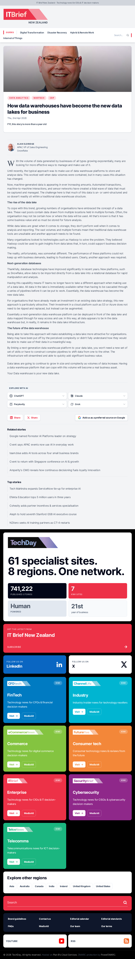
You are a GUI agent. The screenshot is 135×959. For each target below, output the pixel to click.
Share (17, 417)
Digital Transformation (32, 32)
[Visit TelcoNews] (25, 829)
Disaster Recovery (57, 32)
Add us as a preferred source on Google (103, 417)
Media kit (29, 715)
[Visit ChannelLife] (91, 683)
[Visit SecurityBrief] (91, 780)
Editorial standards (111, 918)
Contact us (45, 918)
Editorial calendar (79, 918)
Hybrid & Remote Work (82, 32)
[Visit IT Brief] (25, 780)
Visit (11, 715)
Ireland (64, 886)
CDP (52, 98)
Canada (39, 886)
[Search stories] (125, 902)
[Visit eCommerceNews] (25, 732)
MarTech (39, 98)
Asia (11, 886)
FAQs (11, 926)
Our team (75, 926)
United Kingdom (81, 886)
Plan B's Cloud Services (65, 954)
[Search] (128, 35)
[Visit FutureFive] (91, 732)
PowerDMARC (108, 954)
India (51, 886)
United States (103, 886)
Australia (24, 886)
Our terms (106, 926)
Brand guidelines (17, 918)
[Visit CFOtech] (25, 683)
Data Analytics (18, 98)
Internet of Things (12, 38)
